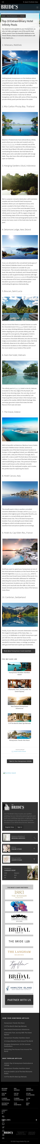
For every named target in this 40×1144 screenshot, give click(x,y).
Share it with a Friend (20, 751)
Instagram (4, 1123)
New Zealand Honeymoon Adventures (16, 1030)
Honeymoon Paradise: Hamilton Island (17, 1038)
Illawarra (16, 873)
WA (15, 877)
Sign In (20, 827)
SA (5, 877)
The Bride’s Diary (9, 7)
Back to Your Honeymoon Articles (21, 761)
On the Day (28, 1099)
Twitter (4, 1127)
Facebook (4, 1120)
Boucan (20, 327)
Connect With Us (4, 1111)
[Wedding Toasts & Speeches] (22, 1134)
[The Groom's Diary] (32, 1134)
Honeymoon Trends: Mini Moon (14, 1023)
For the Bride (4, 1094)
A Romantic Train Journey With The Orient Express (18, 1034)
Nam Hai (17, 388)
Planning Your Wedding (6, 1099)
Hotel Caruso (32, 512)
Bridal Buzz (4, 1116)
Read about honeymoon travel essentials (17, 651)
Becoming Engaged (4, 1089)
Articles (22, 16)
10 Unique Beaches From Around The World (18, 1041)
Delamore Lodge (19, 277)
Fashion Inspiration (29, 1089)
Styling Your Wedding (30, 1094)
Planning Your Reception (18, 1099)
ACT (5, 875)
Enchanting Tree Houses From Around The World (18, 1050)
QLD (15, 875)
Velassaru (12, 90)
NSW (5, 873)
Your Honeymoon (12, 16)
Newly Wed (28, 1104)
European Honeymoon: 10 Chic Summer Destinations (17, 1045)
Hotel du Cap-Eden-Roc (22, 574)
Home (3, 16)
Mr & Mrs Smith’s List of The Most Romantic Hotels (18, 1073)
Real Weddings (17, 1089)
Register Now (9, 827)
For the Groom (16, 1094)
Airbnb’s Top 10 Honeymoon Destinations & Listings (18, 1064)
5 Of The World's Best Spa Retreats (15, 1026)
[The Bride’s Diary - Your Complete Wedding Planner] (8, 1134)
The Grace (11, 459)
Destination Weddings (5, 1104)
